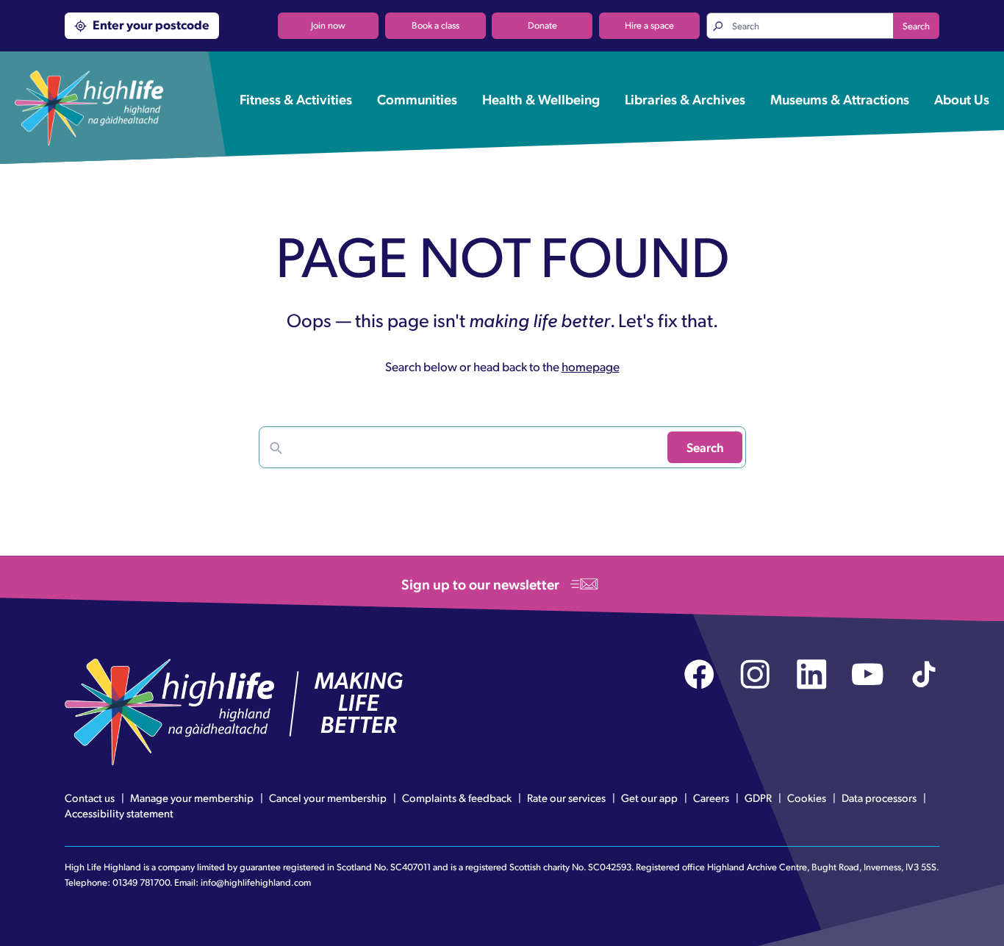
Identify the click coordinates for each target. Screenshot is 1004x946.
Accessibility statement (119, 813)
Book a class (435, 25)
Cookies (806, 797)
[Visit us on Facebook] (699, 674)
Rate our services (566, 797)
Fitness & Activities (296, 98)
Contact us (90, 797)
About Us (961, 98)
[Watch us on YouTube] (867, 674)
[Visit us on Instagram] (755, 674)
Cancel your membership (328, 797)
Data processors (879, 797)
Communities (417, 98)
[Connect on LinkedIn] (812, 674)
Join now (328, 25)
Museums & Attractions (839, 98)
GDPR (758, 797)
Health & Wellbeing (541, 98)
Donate (542, 25)
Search (916, 26)
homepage (591, 366)
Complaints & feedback (457, 797)
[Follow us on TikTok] (924, 674)
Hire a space (649, 25)
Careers (711, 797)
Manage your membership (192, 797)
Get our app (649, 797)
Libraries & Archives (685, 98)
